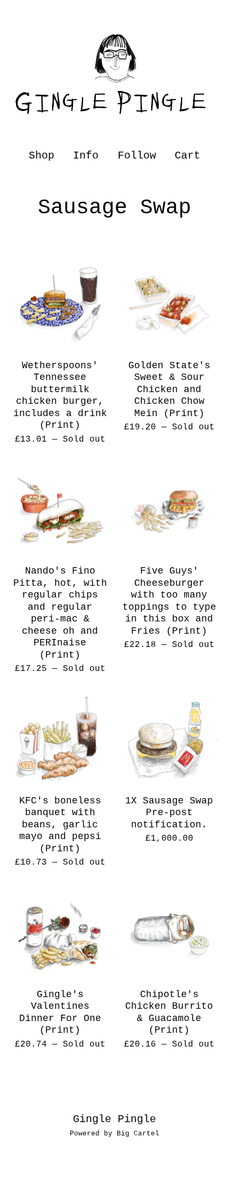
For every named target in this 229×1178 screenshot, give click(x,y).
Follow (137, 156)
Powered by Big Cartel (114, 1134)
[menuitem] (41, 155)
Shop (41, 156)
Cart (188, 155)
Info (86, 156)
